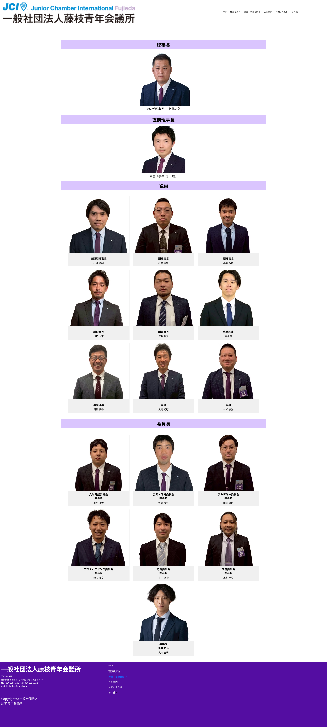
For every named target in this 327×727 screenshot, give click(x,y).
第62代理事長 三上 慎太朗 (163, 109)
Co (3, 698)
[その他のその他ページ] (299, 12)
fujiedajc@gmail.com (17, 686)
